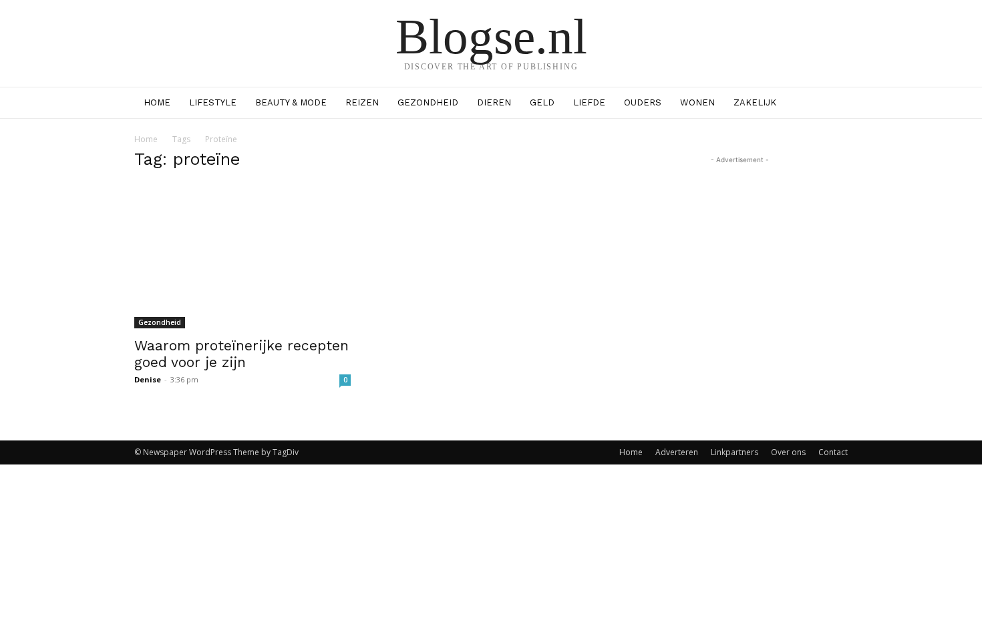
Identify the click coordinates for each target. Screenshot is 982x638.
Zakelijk (754, 102)
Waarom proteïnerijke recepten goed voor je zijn (241, 353)
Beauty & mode (291, 102)
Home (157, 102)
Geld (542, 102)
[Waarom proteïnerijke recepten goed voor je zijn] (242, 256)
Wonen (697, 102)
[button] (832, 103)
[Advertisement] (739, 250)
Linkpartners (734, 452)
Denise (147, 379)
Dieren (494, 102)
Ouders (642, 102)
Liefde (589, 102)
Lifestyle (212, 102)
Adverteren (676, 452)
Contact (833, 452)
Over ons (788, 452)
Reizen (362, 102)
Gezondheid (427, 102)
